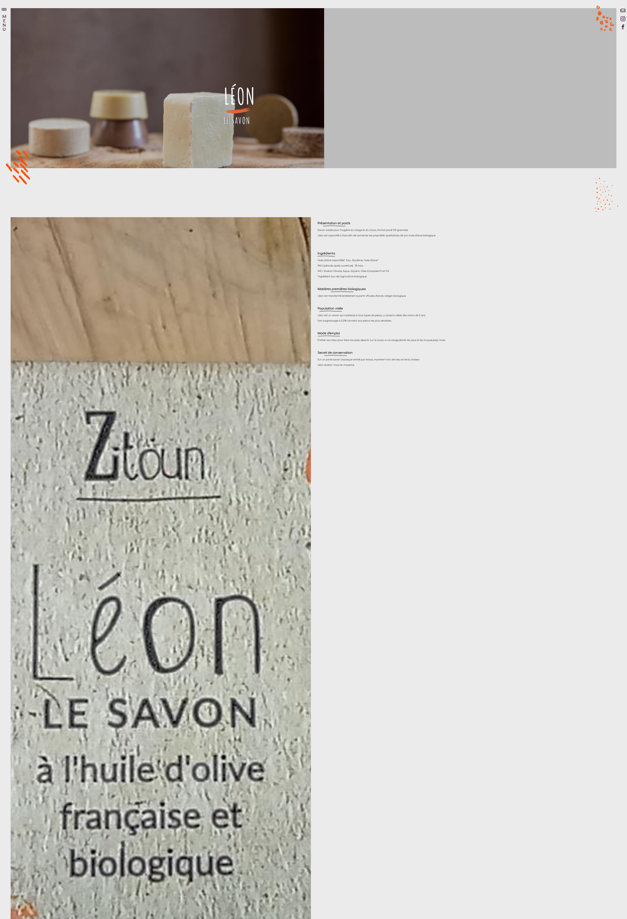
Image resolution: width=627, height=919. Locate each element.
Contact (623, 12)
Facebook (623, 28)
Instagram (623, 20)
